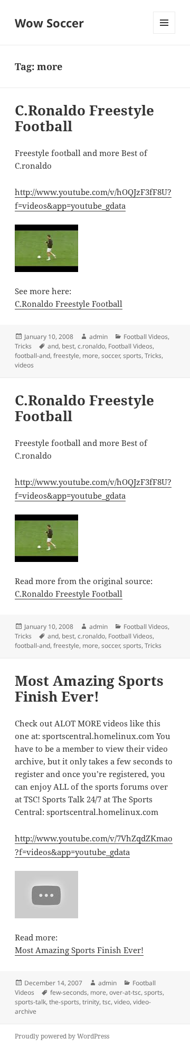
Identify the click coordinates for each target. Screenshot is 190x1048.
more (90, 355)
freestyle (66, 355)
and (53, 346)
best (68, 346)
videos (24, 365)
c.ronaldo (91, 346)
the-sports (64, 1001)
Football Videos (146, 336)
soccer (110, 355)
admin (98, 336)
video (122, 1001)
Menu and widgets (164, 33)
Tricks (23, 346)
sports (132, 355)
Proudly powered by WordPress (62, 1036)
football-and (32, 355)
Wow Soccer (49, 23)
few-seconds (68, 992)
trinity (90, 1001)
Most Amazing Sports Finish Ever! (89, 688)
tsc (106, 1001)
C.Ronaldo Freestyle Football (84, 118)
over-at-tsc (125, 992)
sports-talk (30, 1001)
